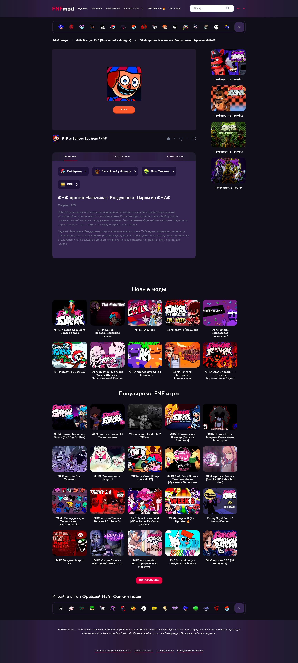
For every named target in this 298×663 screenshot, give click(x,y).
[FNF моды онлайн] (63, 9)
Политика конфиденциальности (113, 650)
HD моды (174, 8)
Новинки (97, 8)
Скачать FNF (131, 8)
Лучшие (82, 8)
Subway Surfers (165, 650)
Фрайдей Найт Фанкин (190, 650)
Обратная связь (144, 650)
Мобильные (113, 8)
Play (124, 109)
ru (238, 8)
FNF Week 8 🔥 (156, 8)
